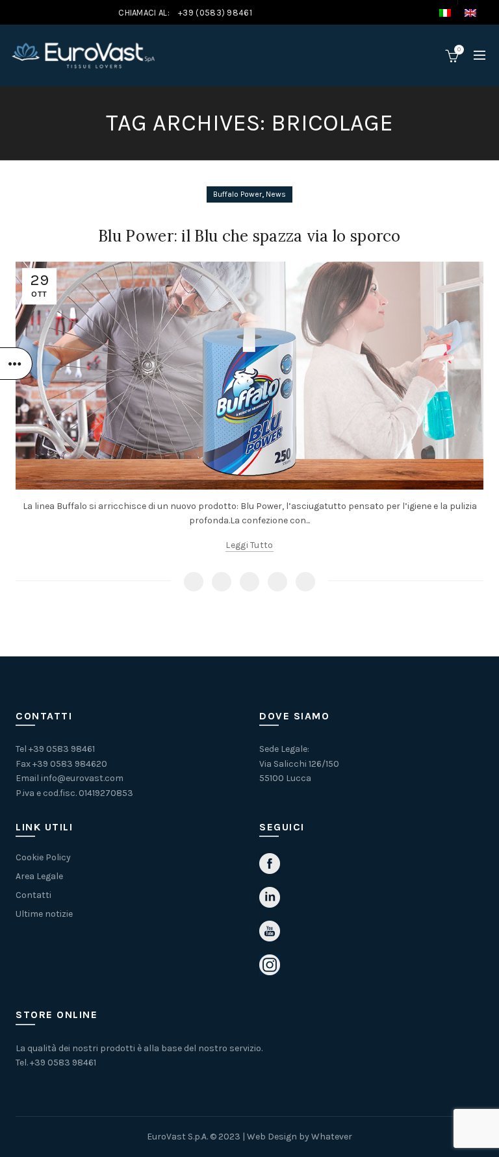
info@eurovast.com (82, 778)
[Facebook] (193, 581)
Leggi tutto (249, 545)
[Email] (249, 581)
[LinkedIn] (305, 581)
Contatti (33, 895)
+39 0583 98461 (62, 748)
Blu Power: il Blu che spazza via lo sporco (249, 236)
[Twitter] (221, 581)
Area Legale (39, 876)
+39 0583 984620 (69, 763)
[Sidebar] (16, 363)
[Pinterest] (277, 581)
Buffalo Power (237, 194)
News (276, 194)
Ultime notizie (44, 913)
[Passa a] (451, 13)
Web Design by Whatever (299, 1136)
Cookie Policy (43, 857)
